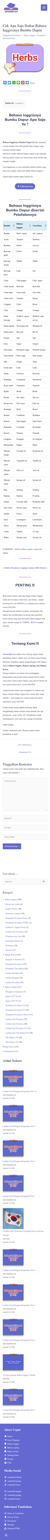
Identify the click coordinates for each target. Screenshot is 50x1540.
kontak (34, 711)
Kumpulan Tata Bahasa (15, 968)
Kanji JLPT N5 (12, 1001)
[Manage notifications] (6, 1535)
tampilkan (19, 103)
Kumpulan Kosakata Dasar (16, 918)
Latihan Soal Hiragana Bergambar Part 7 (19, 1196)
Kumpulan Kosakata (14, 964)
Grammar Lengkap (13, 913)
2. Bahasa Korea (9, 954)
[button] (13, 225)
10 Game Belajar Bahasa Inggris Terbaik (19, 1375)
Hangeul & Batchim (14, 959)
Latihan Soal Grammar (15, 931)
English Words (12, 908)
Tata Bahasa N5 (12, 1042)
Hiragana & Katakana (14, 991)
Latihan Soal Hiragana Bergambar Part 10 (19, 1091)
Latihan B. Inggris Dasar (16, 927)
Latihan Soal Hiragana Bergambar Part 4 (19, 1340)
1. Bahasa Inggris (29, 35)
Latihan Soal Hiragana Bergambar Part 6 (19, 1270)
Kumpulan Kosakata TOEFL (17, 922)
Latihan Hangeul (12, 977)
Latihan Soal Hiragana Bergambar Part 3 (19, 1410)
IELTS (34, 622)
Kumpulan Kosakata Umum (17, 1014)
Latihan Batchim (12, 973)
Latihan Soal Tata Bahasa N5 (17, 1032)
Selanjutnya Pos (25, 752)
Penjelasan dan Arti (13, 936)
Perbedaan (10, 945)
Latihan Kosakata (12, 982)
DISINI (20, 603)
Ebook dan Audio (13, 904)
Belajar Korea (8, 1046)
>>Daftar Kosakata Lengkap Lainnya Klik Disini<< (25, 567)
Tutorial (9, 950)
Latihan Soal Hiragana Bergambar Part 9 (19, 1126)
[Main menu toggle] (44, 7)
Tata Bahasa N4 (12, 1037)
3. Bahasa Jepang (10, 987)
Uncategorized (8, 1051)
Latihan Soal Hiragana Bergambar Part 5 (19, 1305)
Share (32, 82)
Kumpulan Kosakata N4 (15, 1005)
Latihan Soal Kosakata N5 (16, 1028)
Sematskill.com (9, 654)
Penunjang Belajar (13, 941)
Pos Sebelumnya (25, 744)
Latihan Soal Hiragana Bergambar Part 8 (19, 1161)
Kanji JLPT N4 (12, 996)
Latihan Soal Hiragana (14, 1019)
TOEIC (6, 626)
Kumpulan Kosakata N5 (15, 1010)
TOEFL (26, 622)
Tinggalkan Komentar (11, 35)
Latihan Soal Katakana (14, 1023)
